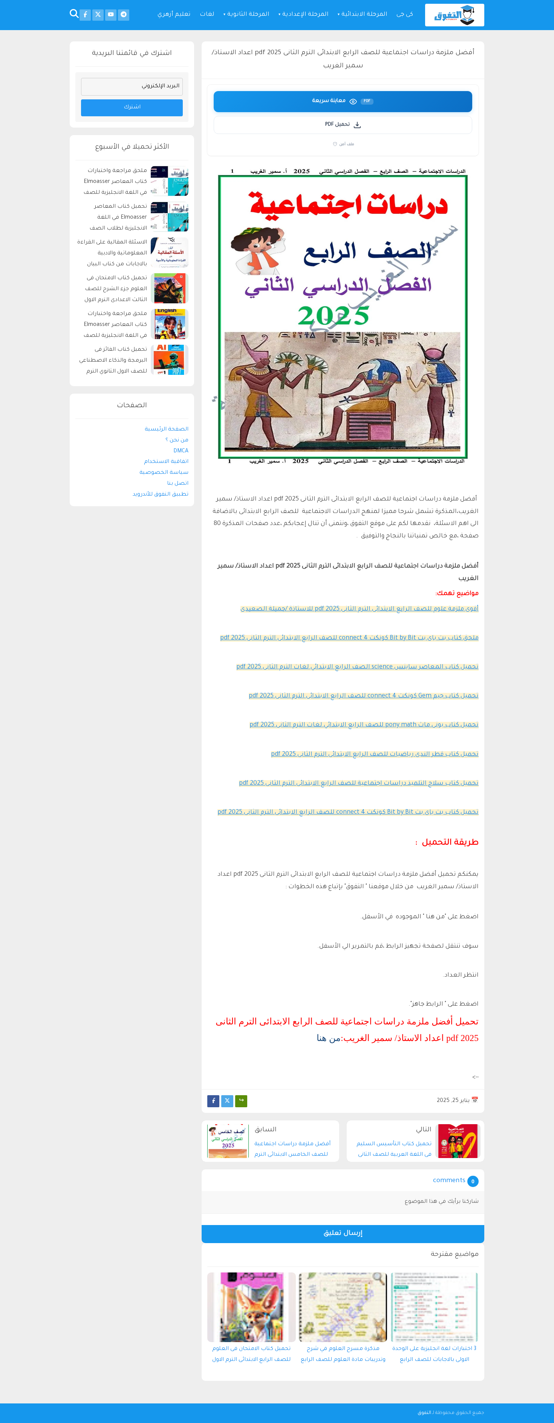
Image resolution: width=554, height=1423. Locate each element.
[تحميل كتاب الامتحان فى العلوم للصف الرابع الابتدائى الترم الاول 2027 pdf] (251, 1307)
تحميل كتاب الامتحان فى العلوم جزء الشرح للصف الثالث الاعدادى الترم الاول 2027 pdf (115, 290)
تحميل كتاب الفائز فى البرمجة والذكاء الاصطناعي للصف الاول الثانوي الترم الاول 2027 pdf (113, 362)
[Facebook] (213, 1101)
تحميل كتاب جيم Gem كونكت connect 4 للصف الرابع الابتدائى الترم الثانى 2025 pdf (364, 696)
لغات (207, 15)
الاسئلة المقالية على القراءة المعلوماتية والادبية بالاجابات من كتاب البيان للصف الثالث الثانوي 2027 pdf (112, 254)
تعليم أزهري (174, 15)
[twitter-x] (98, 15)
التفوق (424, 1413)
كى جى (404, 15)
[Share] (241, 1101)
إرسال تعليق (343, 1233)
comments (449, 1181)
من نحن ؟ (176, 440)
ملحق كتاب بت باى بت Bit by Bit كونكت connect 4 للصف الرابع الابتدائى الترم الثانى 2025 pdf (349, 638)
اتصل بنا (177, 484)
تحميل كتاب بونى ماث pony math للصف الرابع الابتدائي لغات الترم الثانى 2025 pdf (364, 725)
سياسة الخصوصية (163, 473)
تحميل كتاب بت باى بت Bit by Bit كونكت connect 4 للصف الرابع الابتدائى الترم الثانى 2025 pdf (348, 812)
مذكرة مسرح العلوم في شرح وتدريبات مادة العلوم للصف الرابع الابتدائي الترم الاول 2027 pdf (343, 1356)
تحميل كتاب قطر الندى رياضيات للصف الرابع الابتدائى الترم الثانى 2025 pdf (375, 754)
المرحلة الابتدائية (364, 15)
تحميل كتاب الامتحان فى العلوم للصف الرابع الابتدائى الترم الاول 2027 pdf (251, 1356)
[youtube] (110, 15)
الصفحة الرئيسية (166, 430)
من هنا (329, 1038)
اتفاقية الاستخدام (166, 462)
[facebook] (85, 15)
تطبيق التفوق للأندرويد (160, 495)
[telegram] (123, 15)
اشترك (132, 108)
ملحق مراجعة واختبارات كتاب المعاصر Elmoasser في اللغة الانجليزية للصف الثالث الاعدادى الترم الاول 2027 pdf (115, 326)
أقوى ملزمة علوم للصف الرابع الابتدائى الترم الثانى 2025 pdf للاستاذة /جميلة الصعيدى (359, 609)
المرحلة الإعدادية (305, 15)
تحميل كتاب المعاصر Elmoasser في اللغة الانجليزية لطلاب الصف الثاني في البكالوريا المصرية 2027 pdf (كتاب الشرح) (113, 219)
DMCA (180, 451)
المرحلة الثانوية (248, 15)
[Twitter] (227, 1101)
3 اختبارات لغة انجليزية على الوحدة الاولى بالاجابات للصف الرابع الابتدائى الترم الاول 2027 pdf (434, 1356)
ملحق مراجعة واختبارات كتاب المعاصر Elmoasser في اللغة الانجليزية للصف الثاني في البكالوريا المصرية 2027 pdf (113, 183)
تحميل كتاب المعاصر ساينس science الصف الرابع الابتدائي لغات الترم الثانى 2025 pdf (357, 667)
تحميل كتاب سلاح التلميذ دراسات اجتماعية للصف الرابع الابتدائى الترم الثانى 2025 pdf (359, 783)
